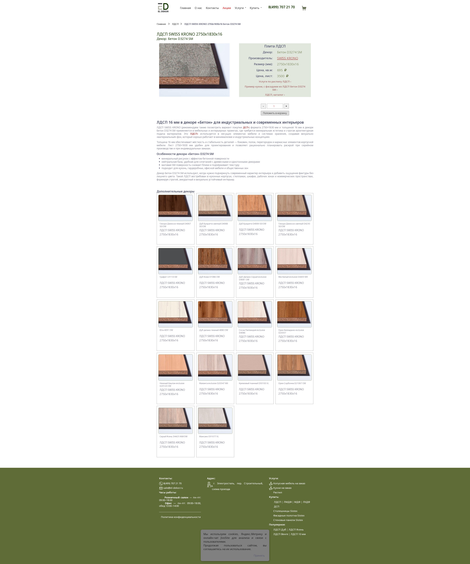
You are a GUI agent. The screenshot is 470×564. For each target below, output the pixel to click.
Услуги (239, 7)
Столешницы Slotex (285, 511)
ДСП (245, 127)
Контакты (212, 7)
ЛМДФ (288, 502)
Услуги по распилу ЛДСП (274, 81)
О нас (198, 7)
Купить (254, 7)
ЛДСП (175, 24)
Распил (277, 492)
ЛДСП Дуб (279, 529)
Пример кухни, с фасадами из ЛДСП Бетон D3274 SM (275, 88)
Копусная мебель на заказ (289, 483)
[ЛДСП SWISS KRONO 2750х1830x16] (175, 220)
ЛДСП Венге (280, 534)
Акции (227, 7)
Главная (185, 7)
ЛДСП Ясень (296, 529)
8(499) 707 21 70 (281, 7)
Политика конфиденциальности (181, 517)
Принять (259, 555)
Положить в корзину (275, 113)
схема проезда (221, 489)
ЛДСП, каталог (274, 94)
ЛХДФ (306, 502)
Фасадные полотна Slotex (289, 515)
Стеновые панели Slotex (288, 520)
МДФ (297, 502)
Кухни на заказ (282, 488)
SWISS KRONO (287, 58)
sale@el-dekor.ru (173, 488)
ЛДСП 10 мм (298, 534)
